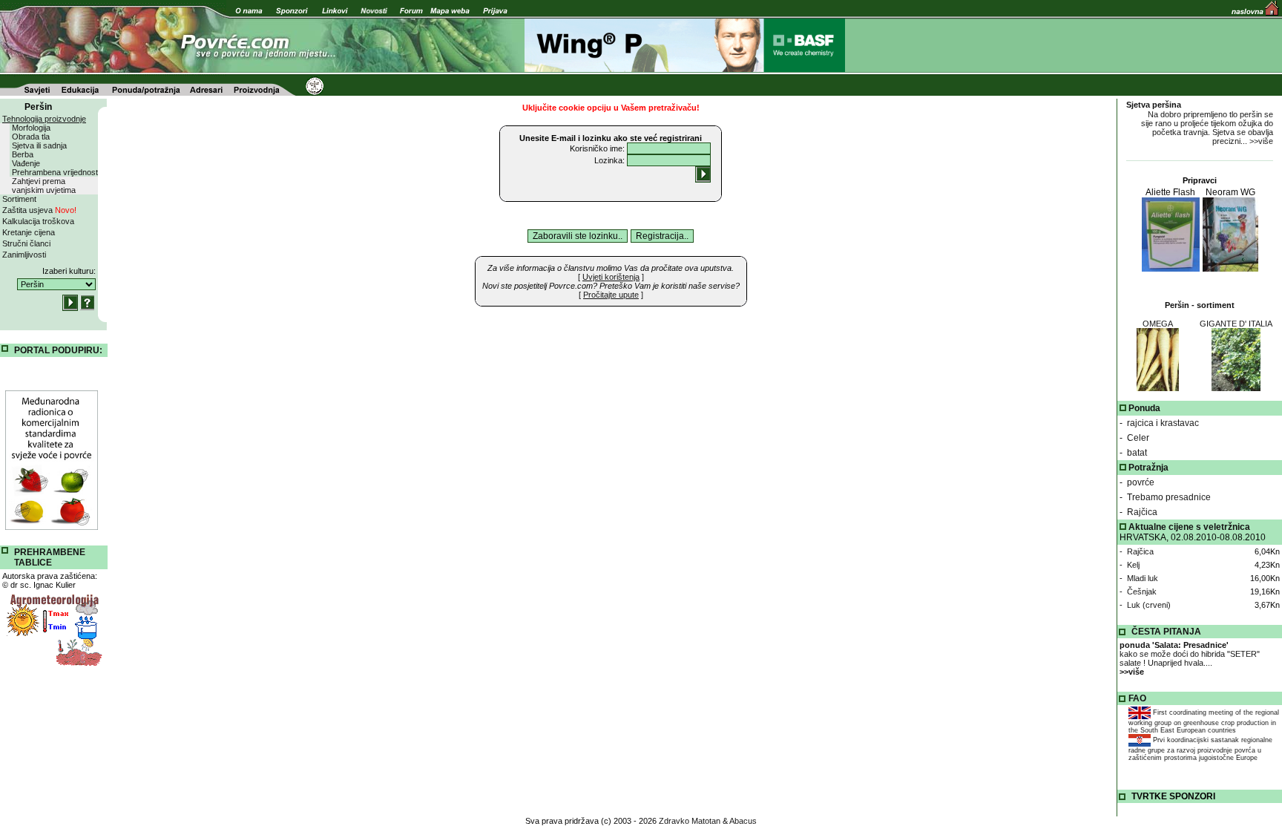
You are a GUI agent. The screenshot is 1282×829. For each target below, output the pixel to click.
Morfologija (31, 127)
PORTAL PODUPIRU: (58, 350)
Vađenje (26, 163)
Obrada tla (31, 136)
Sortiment (19, 198)
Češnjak (1142, 591)
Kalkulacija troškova (38, 221)
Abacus (743, 820)
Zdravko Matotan (689, 820)
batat (1137, 453)
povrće (1140, 482)
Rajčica (1142, 512)
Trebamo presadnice (1169, 497)
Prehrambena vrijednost (55, 172)
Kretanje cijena (28, 232)
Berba (22, 154)
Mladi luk (1142, 578)
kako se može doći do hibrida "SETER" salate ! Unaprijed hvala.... (1190, 658)
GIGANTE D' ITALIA (1236, 323)
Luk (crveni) (1149, 604)
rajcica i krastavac (1163, 423)
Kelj (1133, 564)
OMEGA (1158, 323)
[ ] (611, 276)
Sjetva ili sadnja (39, 145)
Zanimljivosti (24, 254)
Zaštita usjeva (39, 210)
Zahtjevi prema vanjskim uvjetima (44, 185)
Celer (1138, 438)
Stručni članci (26, 243)
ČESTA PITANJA (1166, 631)
